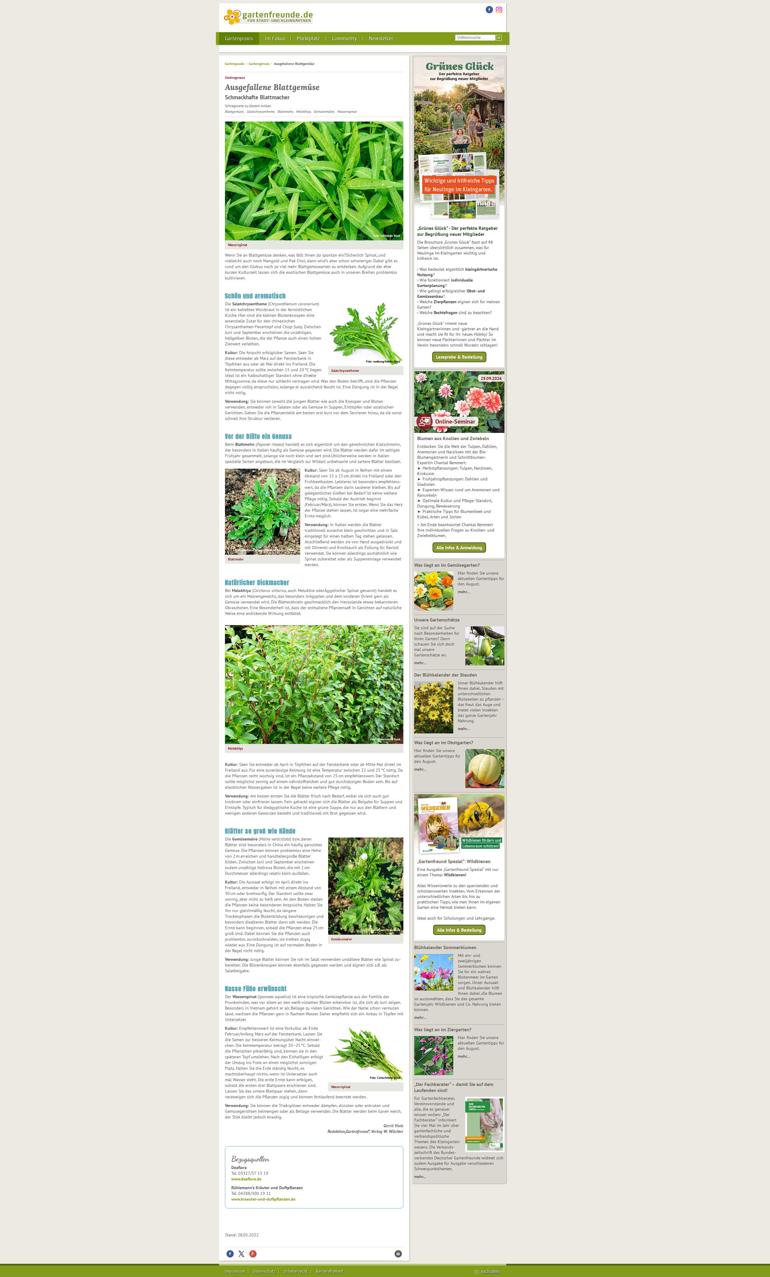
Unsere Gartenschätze (437, 620)
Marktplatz (308, 38)
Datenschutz (264, 1271)
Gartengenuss (259, 63)
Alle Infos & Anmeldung (459, 547)
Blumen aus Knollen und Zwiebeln (453, 438)
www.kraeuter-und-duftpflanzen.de (263, 1199)
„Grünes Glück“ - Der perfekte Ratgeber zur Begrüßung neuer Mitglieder (457, 231)
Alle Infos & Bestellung (459, 930)
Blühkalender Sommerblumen (445, 947)
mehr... (420, 1176)
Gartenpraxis (239, 38)
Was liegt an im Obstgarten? (443, 742)
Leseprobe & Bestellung (459, 357)
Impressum (235, 1271)
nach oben (490, 1271)
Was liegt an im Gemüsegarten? (447, 565)
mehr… (464, 591)
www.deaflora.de (246, 1179)
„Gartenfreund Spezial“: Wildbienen (454, 861)
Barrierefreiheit (329, 1271)
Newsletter (381, 38)
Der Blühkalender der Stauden (445, 675)
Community (344, 38)
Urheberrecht (296, 1271)
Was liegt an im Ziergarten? (442, 1029)
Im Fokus (275, 38)
